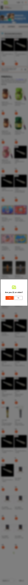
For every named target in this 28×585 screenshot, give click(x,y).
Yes (10, 298)
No (18, 298)
